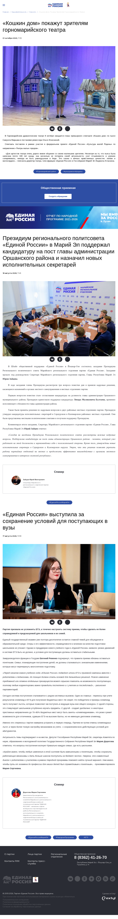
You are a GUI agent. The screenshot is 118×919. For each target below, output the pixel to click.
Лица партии (35, 854)
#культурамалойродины (73, 171)
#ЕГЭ (86, 837)
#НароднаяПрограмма (65, 837)
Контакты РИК (11, 861)
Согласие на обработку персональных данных (22, 907)
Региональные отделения (59, 855)
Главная (6, 12)
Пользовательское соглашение (16, 900)
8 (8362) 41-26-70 (90, 857)
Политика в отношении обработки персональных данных (26, 904)
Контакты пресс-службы (36, 862)
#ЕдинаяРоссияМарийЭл (59, 502)
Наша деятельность (19, 12)
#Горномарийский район (46, 171)
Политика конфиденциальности (16, 902)
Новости (32, 12)
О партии (9, 854)
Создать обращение (58, 196)
